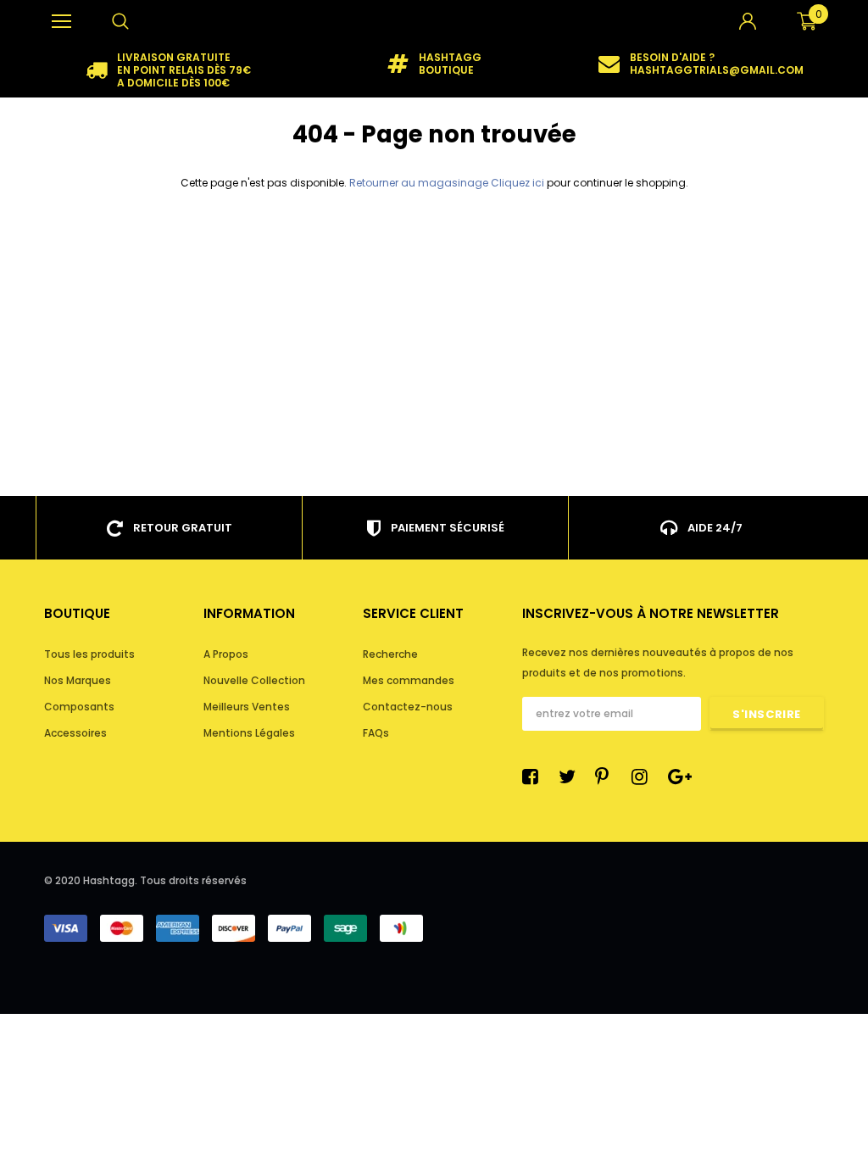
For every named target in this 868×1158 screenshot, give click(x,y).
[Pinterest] (607, 776)
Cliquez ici (519, 182)
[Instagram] (644, 776)
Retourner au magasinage (418, 182)
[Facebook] (535, 776)
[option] (169, 70)
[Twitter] (571, 776)
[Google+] (680, 776)
